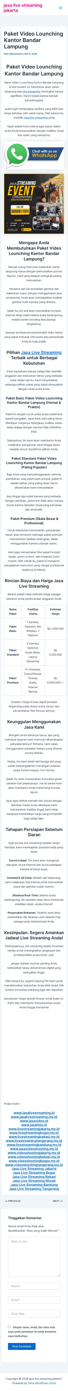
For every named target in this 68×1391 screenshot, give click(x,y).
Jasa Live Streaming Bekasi (34, 1177)
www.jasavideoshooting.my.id (34, 1149)
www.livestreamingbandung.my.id (34, 1145)
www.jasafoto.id (34, 1125)
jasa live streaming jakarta (23, 8)
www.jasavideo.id (34, 1121)
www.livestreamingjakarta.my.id (34, 1129)
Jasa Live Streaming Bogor (34, 1173)
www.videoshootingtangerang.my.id (34, 1165)
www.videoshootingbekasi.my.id (34, 1157)
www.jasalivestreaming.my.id (34, 1117)
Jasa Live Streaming (41, 352)
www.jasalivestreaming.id (34, 1113)
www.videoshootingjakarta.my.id (34, 1153)
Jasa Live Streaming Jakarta (34, 1169)
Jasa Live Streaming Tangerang (34, 1189)
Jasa (36, 117)
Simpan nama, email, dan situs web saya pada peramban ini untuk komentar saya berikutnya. (32, 1331)
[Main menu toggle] (60, 8)
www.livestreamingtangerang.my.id (34, 1141)
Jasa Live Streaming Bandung (34, 1185)
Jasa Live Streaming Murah (34, 1181)
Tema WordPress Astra (42, 1383)
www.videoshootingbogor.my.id (34, 1161)
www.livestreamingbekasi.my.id (34, 1137)
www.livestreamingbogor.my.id (34, 1133)
